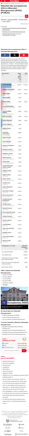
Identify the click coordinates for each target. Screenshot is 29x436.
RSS (17, 413)
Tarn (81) (4, 285)
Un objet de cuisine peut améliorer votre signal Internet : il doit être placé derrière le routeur (14, 401)
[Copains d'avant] (8, 431)
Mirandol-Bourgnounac (8, 34)
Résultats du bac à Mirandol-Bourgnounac (13, 330)
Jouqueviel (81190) (12, 19)
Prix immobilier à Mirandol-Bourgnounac (13, 319)
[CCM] (21, 425)
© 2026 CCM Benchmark (14, 417)
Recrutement (22, 413)
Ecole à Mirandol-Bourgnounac (10, 317)
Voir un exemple (22, 343)
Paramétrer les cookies (17, 414)
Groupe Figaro (19, 416)
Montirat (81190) (6, 281)
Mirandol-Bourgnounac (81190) (10, 315)
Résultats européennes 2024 (12, 3)
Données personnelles (6, 414)
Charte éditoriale (19, 411)
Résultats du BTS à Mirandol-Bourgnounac (14, 334)
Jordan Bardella (6, 84)
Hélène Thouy (6, 128)
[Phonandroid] (21, 434)
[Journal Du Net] (8, 428)
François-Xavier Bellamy (6, 111)
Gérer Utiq (25, 414)
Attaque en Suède (7, 373)
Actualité (5, 343)
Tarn (22, 3)
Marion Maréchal (7, 120)
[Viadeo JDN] (21, 431)
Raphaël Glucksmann (8, 89)
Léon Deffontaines (8, 106)
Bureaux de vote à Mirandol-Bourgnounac (13, 32)
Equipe (13, 411)
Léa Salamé (6, 367)
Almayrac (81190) (23, 19)
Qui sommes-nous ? (6, 411)
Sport (5, 345)
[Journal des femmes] (8, 425)
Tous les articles (12, 413)
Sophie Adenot (7, 365)
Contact (6, 413)
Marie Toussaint (7, 116)
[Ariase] (8, 434)
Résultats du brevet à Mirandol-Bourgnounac (14, 332)
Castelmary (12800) (7, 283)
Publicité (26, 411)
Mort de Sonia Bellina (8, 363)
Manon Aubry (6, 101)
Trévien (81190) (6, 21)
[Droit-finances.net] (21, 428)
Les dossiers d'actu (8, 347)
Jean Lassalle (6, 97)
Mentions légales (11, 416)
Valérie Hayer (6, 93)
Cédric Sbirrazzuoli (8, 371)
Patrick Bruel (6, 369)
